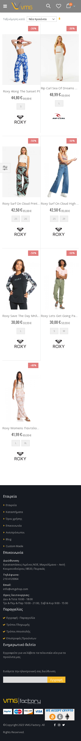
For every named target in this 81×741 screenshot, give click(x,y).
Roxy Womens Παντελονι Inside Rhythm (31, 428)
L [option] (59, 103)
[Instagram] (59, 725)
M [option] (64, 330)
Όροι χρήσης (14, 519)
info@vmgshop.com (15, 589)
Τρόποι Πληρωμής (18, 624)
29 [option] (64, 218)
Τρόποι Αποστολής (18, 631)
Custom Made (14, 546)
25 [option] (16, 218)
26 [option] (25, 218)
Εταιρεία (11, 505)
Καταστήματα (14, 512)
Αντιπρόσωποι (15, 532)
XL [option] (25, 443)
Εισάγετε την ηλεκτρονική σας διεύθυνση (29, 671)
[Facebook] (54, 725)
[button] (58, 6)
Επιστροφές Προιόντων (21, 638)
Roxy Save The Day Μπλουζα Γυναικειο (31, 316)
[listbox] (21, 107)
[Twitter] (63, 725)
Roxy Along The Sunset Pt (21, 91)
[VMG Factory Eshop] (23, 6)
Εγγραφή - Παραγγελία (20, 618)
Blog (8, 539)
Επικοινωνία (14, 525)
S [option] (20, 106)
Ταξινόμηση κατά (14, 19)
